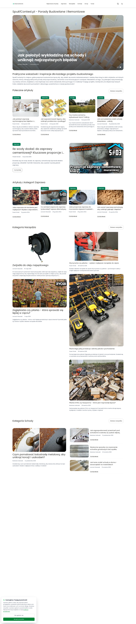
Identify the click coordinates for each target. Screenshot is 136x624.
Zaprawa (63, 4)
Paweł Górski (16, 124)
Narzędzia (72, 4)
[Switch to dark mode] (122, 3)
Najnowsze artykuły (52, 4)
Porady (72, 98)
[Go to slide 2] (118, 67)
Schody (80, 4)
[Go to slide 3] (120, 67)
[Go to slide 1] (117, 67)
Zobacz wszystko (116, 91)
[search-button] (118, 4)
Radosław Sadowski (74, 120)
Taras (92, 4)
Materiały (17, 98)
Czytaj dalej (17, 170)
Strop (86, 4)
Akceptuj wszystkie (19, 619)
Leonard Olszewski (22, 64)
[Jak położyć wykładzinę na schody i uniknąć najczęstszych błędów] (68, 42)
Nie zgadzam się (18, 615)
